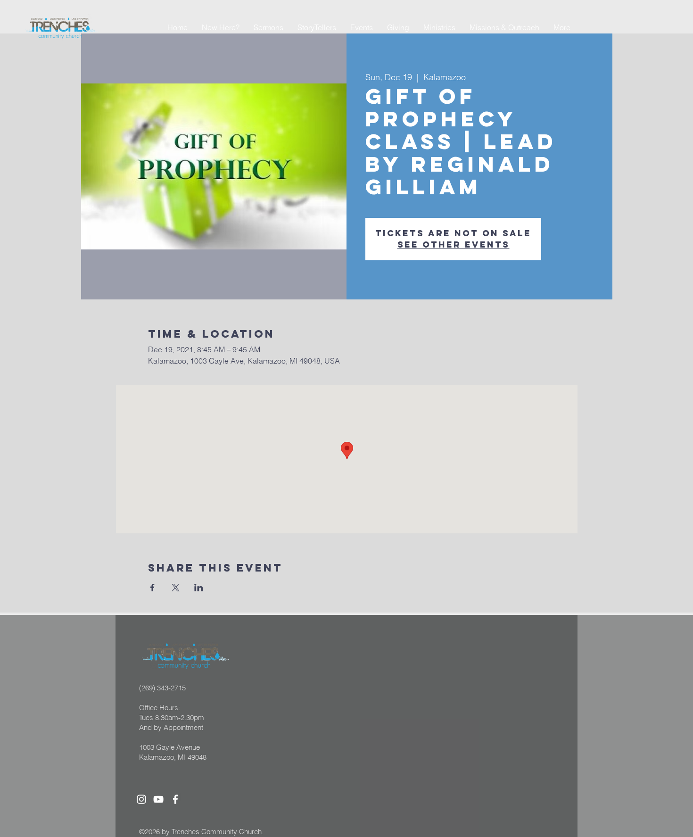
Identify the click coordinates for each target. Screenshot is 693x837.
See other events (453, 244)
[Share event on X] (175, 587)
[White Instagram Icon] (141, 799)
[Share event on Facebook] (152, 587)
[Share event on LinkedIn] (198, 587)
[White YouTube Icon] (158, 799)
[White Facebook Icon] (175, 799)
